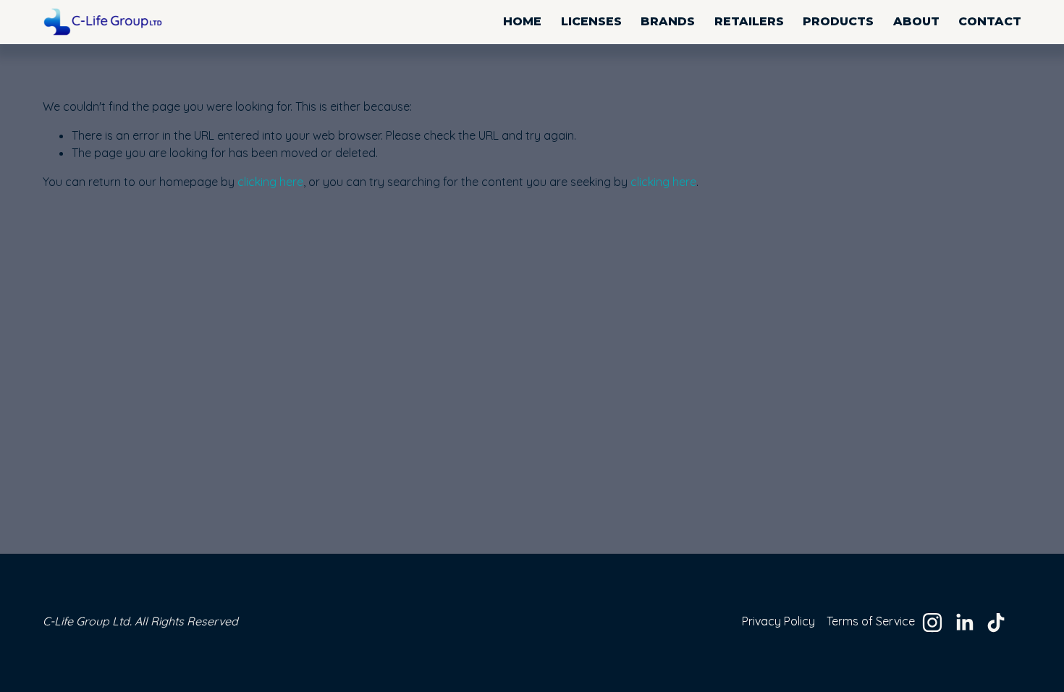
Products (838, 21)
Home (522, 21)
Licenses (591, 21)
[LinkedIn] (964, 622)
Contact (989, 21)
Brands (668, 21)
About (916, 21)
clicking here (270, 181)
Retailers (749, 21)
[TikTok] (996, 622)
